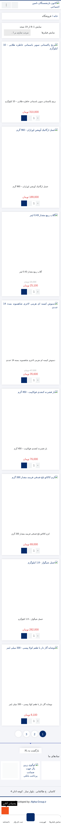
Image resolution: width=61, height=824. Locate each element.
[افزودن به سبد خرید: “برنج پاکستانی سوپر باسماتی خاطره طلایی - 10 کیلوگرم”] (24, 118)
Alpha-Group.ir (38, 801)
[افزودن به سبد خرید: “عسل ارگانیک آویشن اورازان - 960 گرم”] (24, 203)
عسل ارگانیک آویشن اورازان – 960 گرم (30, 186)
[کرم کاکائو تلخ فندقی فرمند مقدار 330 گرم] (30, 503)
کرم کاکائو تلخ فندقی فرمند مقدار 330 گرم (31, 534)
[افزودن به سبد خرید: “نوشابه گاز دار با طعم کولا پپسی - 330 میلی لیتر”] (24, 721)
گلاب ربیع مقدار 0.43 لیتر (30, 272)
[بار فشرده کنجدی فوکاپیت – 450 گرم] (30, 417)
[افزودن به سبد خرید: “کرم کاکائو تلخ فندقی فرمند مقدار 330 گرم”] (24, 550)
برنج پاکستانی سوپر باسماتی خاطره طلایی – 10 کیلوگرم (30, 101)
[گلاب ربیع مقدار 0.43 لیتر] (30, 240)
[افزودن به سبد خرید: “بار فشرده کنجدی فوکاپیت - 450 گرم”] (24, 465)
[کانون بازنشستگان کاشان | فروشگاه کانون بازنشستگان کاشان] (46, 5)
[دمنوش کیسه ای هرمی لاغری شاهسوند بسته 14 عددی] (30, 329)
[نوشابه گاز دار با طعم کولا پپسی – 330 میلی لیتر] (30, 673)
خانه (56, 16)
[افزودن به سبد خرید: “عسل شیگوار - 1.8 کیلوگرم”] (24, 636)
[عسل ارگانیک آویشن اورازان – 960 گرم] (30, 155)
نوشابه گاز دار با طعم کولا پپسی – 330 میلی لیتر (30, 704)
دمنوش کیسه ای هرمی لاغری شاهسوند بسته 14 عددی (30, 360)
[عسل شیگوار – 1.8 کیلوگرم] (30, 588)
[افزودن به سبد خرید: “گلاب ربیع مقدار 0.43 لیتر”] (24, 292)
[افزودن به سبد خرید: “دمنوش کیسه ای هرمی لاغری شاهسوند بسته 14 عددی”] (24, 380)
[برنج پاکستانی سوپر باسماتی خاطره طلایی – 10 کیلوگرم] (30, 70)
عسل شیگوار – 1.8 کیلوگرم (30, 619)
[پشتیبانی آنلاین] (5, 810)
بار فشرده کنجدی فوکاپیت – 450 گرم (30, 448)
